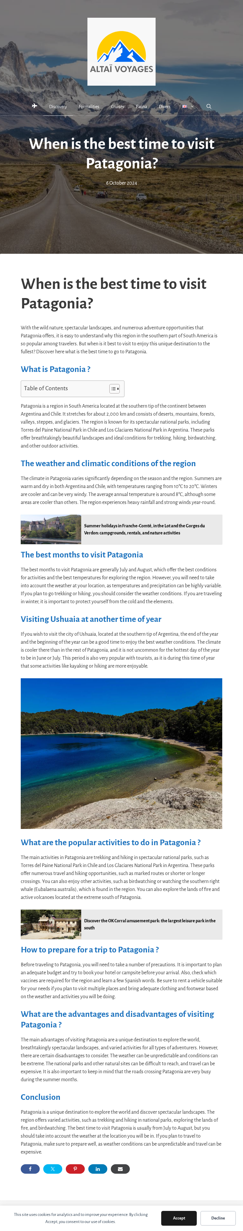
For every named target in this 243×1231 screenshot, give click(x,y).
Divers (164, 106)
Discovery (58, 106)
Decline (218, 1218)
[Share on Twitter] (52, 1169)
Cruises (117, 106)
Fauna (141, 106)
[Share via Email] (120, 1169)
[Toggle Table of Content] (111, 389)
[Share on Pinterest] (75, 1169)
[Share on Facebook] (30, 1169)
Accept (179, 1218)
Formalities (89, 106)
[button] (209, 107)
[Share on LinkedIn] (97, 1169)
